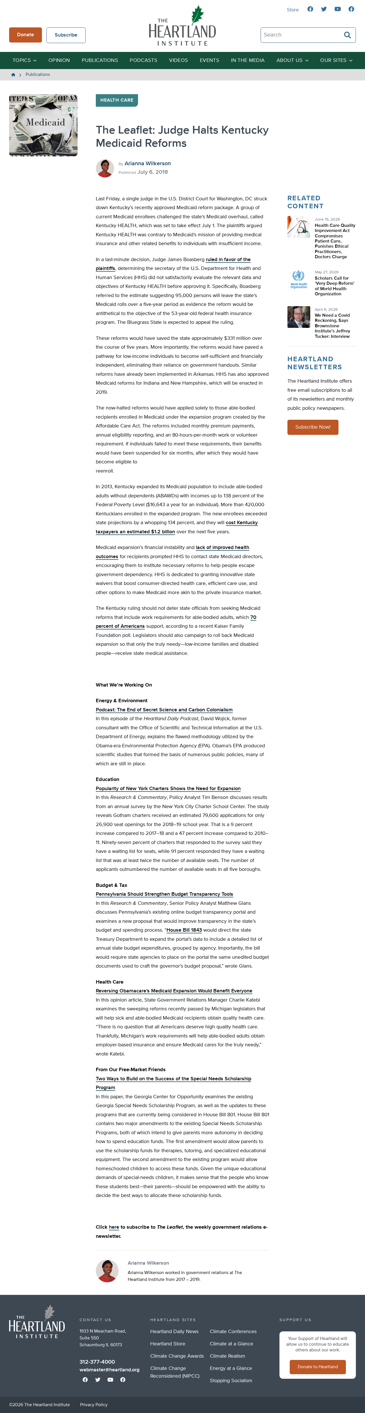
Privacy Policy (94, 1405)
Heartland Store (167, 1344)
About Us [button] (290, 60)
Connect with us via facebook (310, 9)
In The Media (248, 60)
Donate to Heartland (318, 1367)
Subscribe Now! (312, 427)
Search (348, 35)
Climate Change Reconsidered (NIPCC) (174, 1372)
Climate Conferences (233, 1331)
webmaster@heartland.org (109, 1369)
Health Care (116, 100)
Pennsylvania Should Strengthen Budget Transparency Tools (164, 894)
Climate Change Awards (177, 1356)
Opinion (59, 60)
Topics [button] (22, 60)
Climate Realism (227, 1356)
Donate (25, 34)
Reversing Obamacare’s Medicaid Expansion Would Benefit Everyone (174, 991)
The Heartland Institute (182, 25)
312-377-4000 (97, 1362)
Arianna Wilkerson (148, 163)
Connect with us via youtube (337, 9)
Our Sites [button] (333, 60)
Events (209, 60)
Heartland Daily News (174, 1331)
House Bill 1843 (184, 930)
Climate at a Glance (231, 1344)
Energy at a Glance (231, 1368)
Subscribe (66, 35)
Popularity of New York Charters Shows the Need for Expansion (168, 788)
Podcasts (143, 60)
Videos (178, 60)
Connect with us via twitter (323, 9)
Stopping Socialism (231, 1380)
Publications (100, 60)
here (114, 1227)
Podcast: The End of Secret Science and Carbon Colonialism (164, 709)
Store (293, 10)
